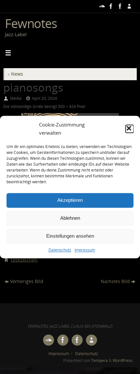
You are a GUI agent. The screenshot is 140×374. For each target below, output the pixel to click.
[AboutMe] (128, 6)
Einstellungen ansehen (70, 236)
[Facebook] (110, 6)
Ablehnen (70, 218)
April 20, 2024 (44, 98)
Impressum (85, 250)
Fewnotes (31, 23)
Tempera (99, 360)
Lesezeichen (24, 260)
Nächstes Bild (115, 281)
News (15, 74)
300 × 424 (67, 106)
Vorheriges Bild (26, 281)
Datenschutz (60, 250)
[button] (129, 129)
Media (15, 98)
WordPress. (123, 360)
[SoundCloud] (101, 6)
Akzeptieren (70, 200)
